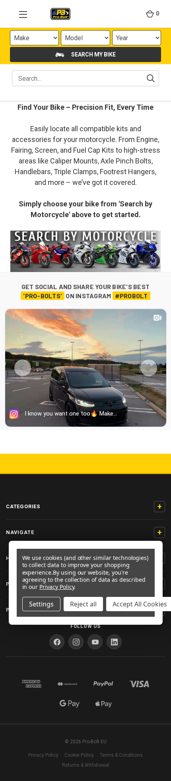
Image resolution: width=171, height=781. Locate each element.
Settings (41, 604)
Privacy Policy (43, 755)
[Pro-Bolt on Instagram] (76, 641)
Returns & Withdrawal (85, 765)
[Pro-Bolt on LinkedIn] (114, 641)
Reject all (83, 604)
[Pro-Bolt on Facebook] (56, 641)
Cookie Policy (79, 755)
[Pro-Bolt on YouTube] (95, 641)
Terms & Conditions (121, 755)
